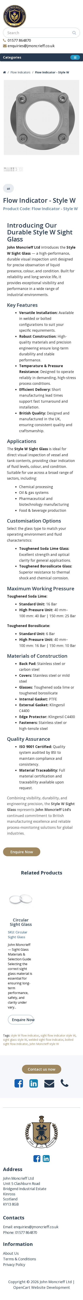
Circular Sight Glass (21, 922)
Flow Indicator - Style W (52, 72)
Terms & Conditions (19, 1258)
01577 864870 (19, 40)
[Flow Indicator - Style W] (41, 117)
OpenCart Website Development (41, 1287)
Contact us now (41, 1069)
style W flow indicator (25, 1035)
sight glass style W (15, 1040)
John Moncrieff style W (44, 1044)
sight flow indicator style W (58, 1035)
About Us (11, 1253)
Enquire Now (21, 851)
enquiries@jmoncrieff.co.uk (31, 45)
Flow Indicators (20, 72)
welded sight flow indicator (46, 1040)
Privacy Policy (14, 1264)
